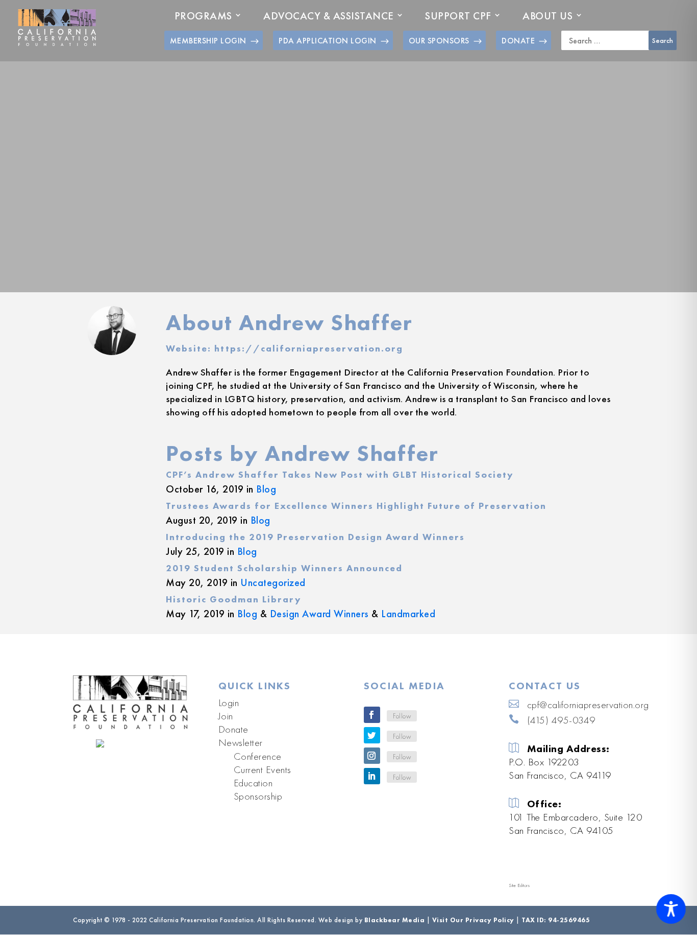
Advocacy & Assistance (328, 15)
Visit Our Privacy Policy (473, 920)
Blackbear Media (394, 920)
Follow (402, 715)
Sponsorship (258, 796)
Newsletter (240, 742)
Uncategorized (273, 582)
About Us (547, 15)
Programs (203, 15)
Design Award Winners (319, 613)
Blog (266, 489)
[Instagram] (372, 755)
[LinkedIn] (372, 776)
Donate (233, 729)
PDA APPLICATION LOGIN (328, 40)
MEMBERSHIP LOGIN (208, 40)
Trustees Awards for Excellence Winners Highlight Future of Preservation (356, 505)
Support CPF (458, 15)
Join (225, 715)
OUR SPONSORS (439, 40)
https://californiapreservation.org (308, 348)
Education (253, 782)
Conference (258, 756)
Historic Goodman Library (234, 599)
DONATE (518, 40)
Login (228, 702)
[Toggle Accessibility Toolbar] (671, 909)
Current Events (262, 769)
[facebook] (372, 715)
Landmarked (408, 613)
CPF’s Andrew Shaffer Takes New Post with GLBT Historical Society (340, 474)
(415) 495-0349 (561, 720)
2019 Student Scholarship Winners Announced (284, 568)
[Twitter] (372, 735)
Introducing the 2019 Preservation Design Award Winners (315, 537)
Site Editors (519, 885)
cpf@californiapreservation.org (588, 704)
